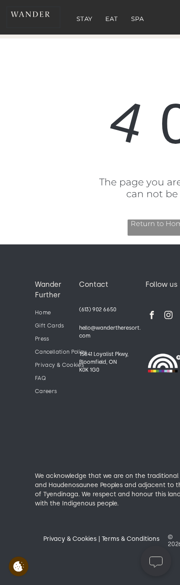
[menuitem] (84, 19)
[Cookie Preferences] (18, 566)
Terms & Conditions (130, 538)
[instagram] (168, 316)
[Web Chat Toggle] (156, 561)
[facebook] (151, 316)
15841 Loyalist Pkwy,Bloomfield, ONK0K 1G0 (103, 362)
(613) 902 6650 (97, 309)
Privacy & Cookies (70, 538)
